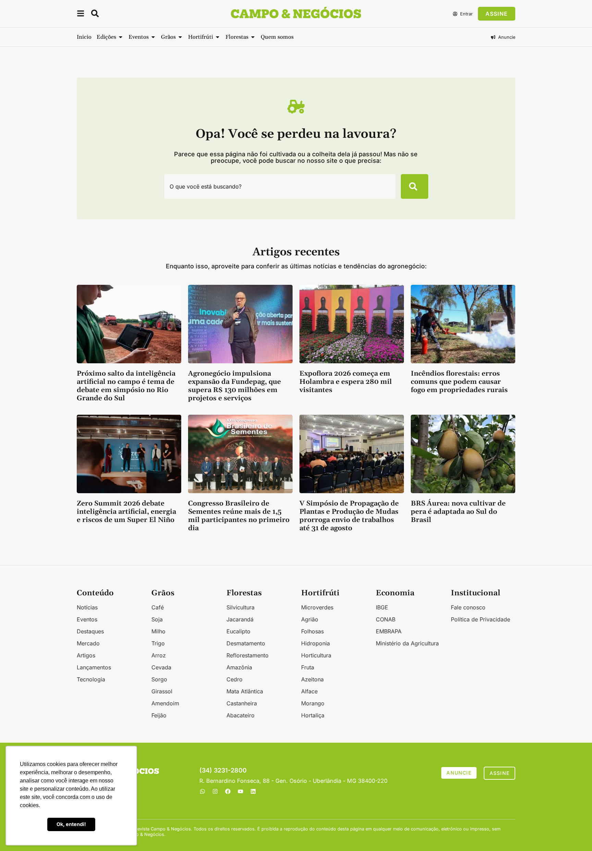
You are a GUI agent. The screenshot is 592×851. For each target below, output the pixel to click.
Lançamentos (94, 667)
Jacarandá (240, 619)
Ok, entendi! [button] (71, 824)
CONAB (385, 619)
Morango (312, 703)
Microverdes (317, 607)
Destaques (90, 631)
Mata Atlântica (244, 691)
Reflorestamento (247, 655)
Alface (309, 691)
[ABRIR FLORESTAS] (253, 37)
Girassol (161, 691)
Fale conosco (468, 607)
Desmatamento (245, 643)
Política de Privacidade (480, 619)
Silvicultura (240, 607)
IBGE (382, 607)
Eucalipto (238, 631)
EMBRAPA (389, 631)
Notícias (87, 607)
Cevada (161, 667)
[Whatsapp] (202, 791)
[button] (80, 15)
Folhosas (312, 631)
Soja (157, 619)
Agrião (309, 619)
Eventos (87, 619)
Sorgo (159, 679)
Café (157, 607)
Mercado (88, 643)
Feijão (158, 715)
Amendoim (165, 703)
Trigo (158, 643)
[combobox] (280, 186)
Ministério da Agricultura (407, 643)
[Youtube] (240, 791)
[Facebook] (227, 791)
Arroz (158, 655)
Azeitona (312, 679)
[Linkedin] (253, 791)
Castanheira (241, 703)
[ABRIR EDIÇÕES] (120, 37)
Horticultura (316, 655)
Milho (158, 631)
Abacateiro (240, 715)
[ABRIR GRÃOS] (180, 37)
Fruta (307, 667)
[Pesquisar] (414, 186)
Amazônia (239, 667)
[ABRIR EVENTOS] (153, 37)
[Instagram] (215, 791)
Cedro (234, 679)
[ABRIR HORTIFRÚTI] (217, 37)
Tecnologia (91, 679)
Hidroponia (315, 643)
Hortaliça (312, 715)
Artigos (86, 655)
